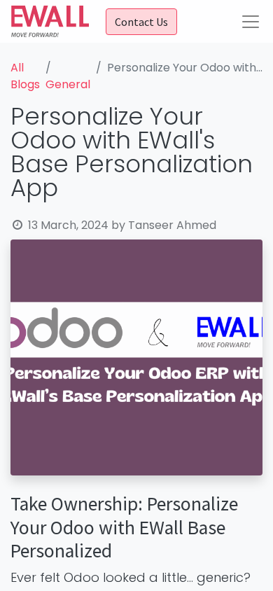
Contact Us (141, 22)
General (68, 84)
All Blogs (25, 76)
